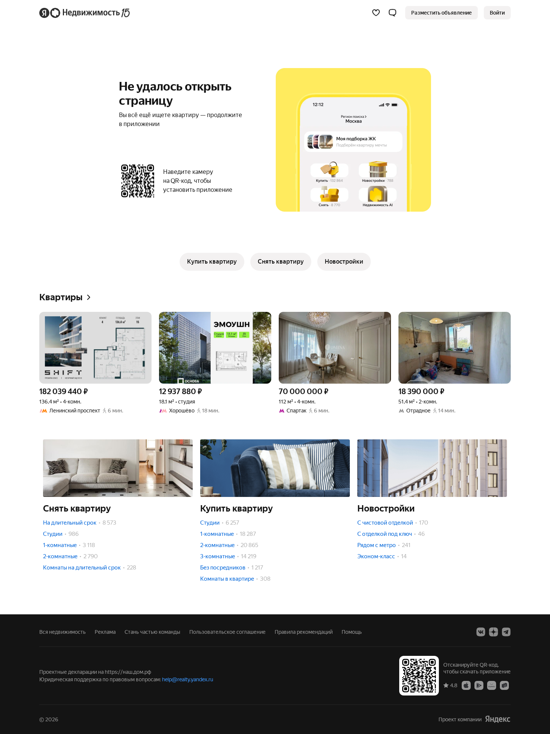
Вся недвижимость (62, 632)
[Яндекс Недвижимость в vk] (480, 631)
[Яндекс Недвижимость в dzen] (493, 631)
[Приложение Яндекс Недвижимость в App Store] (466, 685)
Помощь (352, 632)
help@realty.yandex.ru (187, 679)
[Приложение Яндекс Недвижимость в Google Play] (478, 685)
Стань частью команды (152, 632)
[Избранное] (376, 12)
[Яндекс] (498, 719)
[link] (497, 12)
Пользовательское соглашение (227, 632)
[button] (392, 12)
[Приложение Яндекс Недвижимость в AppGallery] (491, 685)
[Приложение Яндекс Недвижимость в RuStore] (504, 685)
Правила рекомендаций (304, 632)
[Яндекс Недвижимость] (85, 12)
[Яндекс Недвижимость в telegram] (506, 631)
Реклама (105, 632)
